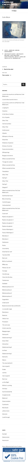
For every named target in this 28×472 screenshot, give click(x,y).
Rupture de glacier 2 (7, 220)
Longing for (5, 108)
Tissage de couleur (7, 162)
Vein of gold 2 (6, 376)
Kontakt (4, 434)
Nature (4, 360)
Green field (5, 341)
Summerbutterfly (7, 391)
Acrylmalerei (14, 55)
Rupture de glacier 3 (7, 223)
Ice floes (4, 350)
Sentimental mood (7, 195)
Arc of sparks (6, 117)
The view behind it (7, 363)
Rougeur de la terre (7, 155)
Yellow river (5, 318)
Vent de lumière (6, 123)
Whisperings (5, 152)
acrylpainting (9, 56)
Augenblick (5, 299)
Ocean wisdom (6, 401)
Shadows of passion (7, 143)
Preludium (5, 321)
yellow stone (5, 411)
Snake (4, 369)
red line (4, 372)
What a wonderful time (8, 158)
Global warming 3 (7, 337)
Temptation (5, 171)
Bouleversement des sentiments (11, 306)
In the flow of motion (8, 114)
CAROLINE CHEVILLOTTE (10, 3)
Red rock (4, 258)
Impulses (4, 111)
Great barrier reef (7, 251)
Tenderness (5, 280)
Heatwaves (5, 242)
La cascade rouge (7, 309)
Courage (4, 271)
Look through (6, 417)
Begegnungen (6, 331)
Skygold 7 (5, 187)
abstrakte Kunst (10, 54)
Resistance (5, 312)
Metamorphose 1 (7, 290)
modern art (17, 58)
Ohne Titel (5, 120)
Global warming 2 (7, 347)
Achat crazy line (6, 328)
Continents (5, 404)
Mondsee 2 (5, 236)
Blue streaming (6, 199)
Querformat (8, 51)
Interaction (5, 344)
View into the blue (7, 277)
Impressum (5, 440)
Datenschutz (5, 437)
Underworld (5, 302)
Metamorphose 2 (7, 293)
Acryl (6, 50)
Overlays (4, 388)
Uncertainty (5, 248)
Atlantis (4, 133)
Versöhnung (5, 274)
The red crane (6, 325)
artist (17, 56)
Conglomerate (6, 395)
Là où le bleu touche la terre (10, 99)
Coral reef (5, 213)
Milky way (5, 264)
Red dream (5, 407)
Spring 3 (4, 178)
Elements (5, 357)
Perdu (4, 245)
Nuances (4, 315)
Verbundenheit (6, 205)
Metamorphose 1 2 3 (8, 286)
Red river (4, 379)
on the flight (5, 382)
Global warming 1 (7, 353)
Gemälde (12, 50)
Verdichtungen (6, 202)
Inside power (5, 130)
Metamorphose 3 (7, 296)
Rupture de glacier (7, 226)
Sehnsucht (5, 334)
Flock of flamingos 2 (7, 232)
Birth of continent (7, 261)
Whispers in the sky (7, 136)
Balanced (4, 398)
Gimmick (4, 414)
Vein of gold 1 (6, 366)
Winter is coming (7, 385)
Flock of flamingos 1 (7, 229)
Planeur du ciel (6, 267)
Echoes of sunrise (7, 146)
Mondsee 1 (5, 239)
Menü (14, 10)
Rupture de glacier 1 (7, 216)
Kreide (17, 50)
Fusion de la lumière (7, 149)
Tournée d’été (6, 255)
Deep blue (5, 139)
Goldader (4, 283)
